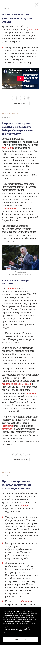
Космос (15, 5)
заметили (33, 30)
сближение (8, 429)
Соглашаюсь (20, 639)
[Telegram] (24, 98)
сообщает (11, 288)
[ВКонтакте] (12, 98)
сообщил (24, 506)
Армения (15, 113)
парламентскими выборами (16, 384)
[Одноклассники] (16, 98)
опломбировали (10, 208)
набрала (31, 393)
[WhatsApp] (28, 98)
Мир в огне (6, 5)
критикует (7, 426)
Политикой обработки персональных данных (16, 630)
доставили (7, 148)
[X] (20, 98)
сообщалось (24, 601)
